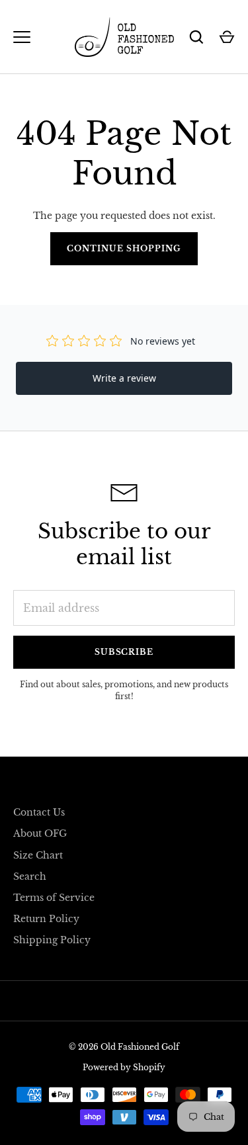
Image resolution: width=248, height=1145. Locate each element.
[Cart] (226, 37)
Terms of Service (54, 898)
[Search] (196, 37)
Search (29, 876)
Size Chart (38, 855)
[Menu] (21, 37)
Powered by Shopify (124, 1067)
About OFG (40, 833)
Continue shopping (124, 248)
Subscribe (124, 652)
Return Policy (46, 919)
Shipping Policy (52, 940)
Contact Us (39, 812)
